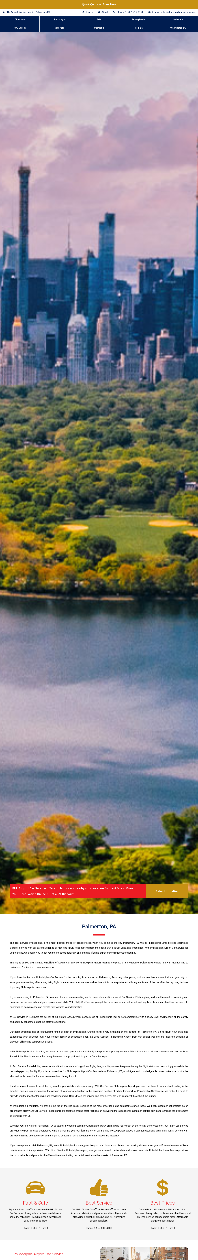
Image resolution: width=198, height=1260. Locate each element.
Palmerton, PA (42, 12)
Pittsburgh (59, 19)
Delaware (178, 19)
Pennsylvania (138, 19)
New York (59, 28)
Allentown (20, 19)
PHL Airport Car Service (18, 12)
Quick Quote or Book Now (99, 4)
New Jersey (20, 28)
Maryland (99, 28)
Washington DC (178, 28)
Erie (99, 19)
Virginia (139, 28)
